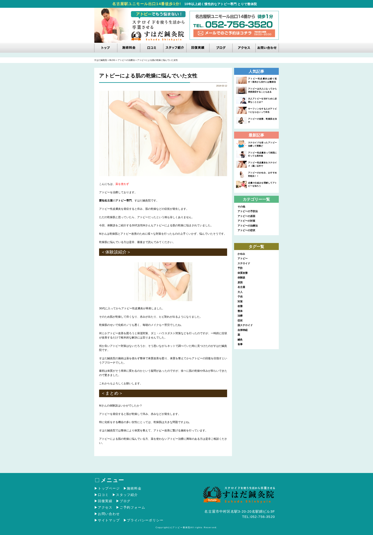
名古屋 (241, 287)
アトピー (243, 258)
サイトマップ (109, 520)
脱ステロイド (245, 325)
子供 (240, 296)
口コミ (103, 495)
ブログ (125, 501)
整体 (240, 310)
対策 (240, 301)
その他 (241, 206)
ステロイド (244, 263)
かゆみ (241, 253)
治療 (240, 315)
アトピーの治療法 (248, 225)
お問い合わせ (109, 514)
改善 (240, 306)
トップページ (109, 488)
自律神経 (243, 330)
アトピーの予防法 (248, 211)
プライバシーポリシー (145, 520)
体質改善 (243, 272)
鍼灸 (240, 339)
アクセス (105, 507)
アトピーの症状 (246, 230)
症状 (240, 320)
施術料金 (134, 488)
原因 (240, 282)
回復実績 (105, 501)
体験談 (241, 277)
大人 (240, 291)
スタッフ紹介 (127, 495)
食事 (240, 344)
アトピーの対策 (246, 220)
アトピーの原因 (246, 216)
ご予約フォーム (132, 507)
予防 (240, 268)
